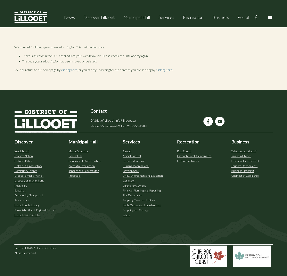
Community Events (25, 170)
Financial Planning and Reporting (142, 190)
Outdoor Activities (188, 161)
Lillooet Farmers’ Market (29, 175)
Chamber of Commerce (245, 175)
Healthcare (20, 185)
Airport (127, 151)
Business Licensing (134, 161)
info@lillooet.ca (126, 120)
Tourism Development (244, 165)
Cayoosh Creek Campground (194, 156)
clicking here (69, 70)
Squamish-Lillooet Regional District (34, 210)
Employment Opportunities (85, 161)
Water (126, 215)
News (69, 17)
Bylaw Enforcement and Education (143, 175)
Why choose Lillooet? (243, 151)
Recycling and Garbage (136, 210)
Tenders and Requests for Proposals (84, 173)
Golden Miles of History (28, 165)
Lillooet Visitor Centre (27, 215)
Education (20, 190)
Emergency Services (134, 185)
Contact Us (75, 156)
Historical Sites (23, 161)
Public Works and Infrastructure (142, 205)
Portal (243, 17)
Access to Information (82, 165)
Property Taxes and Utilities (139, 200)
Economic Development (245, 161)
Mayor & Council (78, 151)
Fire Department (133, 195)
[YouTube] (270, 17)
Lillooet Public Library (26, 205)
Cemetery (129, 180)
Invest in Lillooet (241, 156)
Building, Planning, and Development (136, 168)
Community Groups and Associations (28, 198)
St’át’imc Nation (23, 156)
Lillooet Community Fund (29, 180)
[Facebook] (256, 17)
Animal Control (132, 156)
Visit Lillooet (21, 151)
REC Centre (184, 151)
